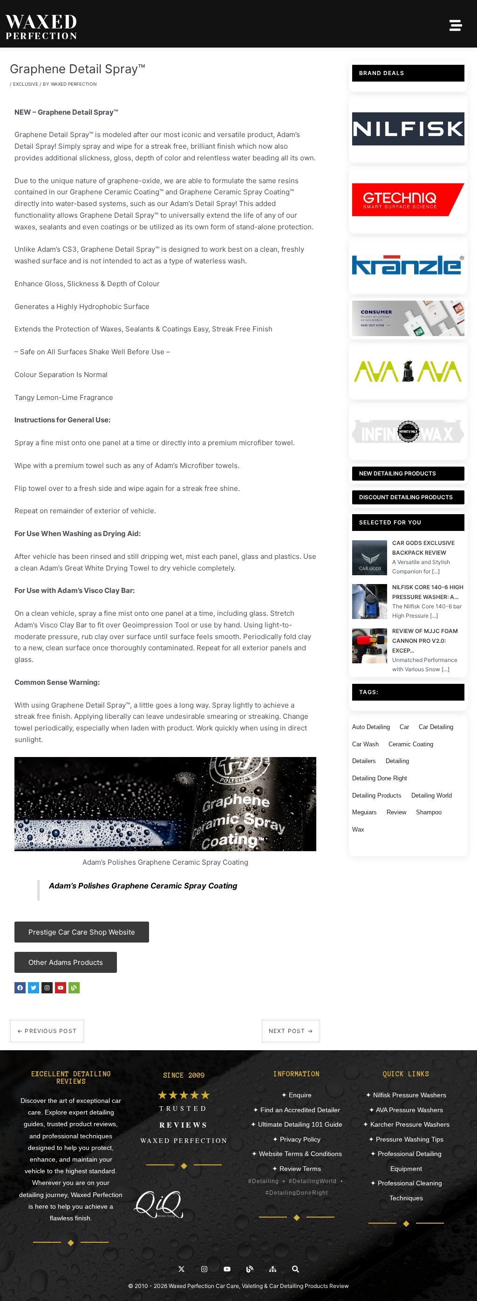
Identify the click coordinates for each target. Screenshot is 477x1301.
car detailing (436, 726)
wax (358, 829)
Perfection (42, 36)
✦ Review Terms (296, 1168)
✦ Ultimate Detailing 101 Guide (296, 1124)
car (404, 726)
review (396, 812)
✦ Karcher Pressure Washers (406, 1124)
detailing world (431, 795)
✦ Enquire (296, 1095)
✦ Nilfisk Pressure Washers (406, 1095)
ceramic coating (410, 744)
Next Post (291, 1030)
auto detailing (371, 726)
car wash (365, 744)
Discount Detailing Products (406, 497)
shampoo (429, 812)
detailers (364, 760)
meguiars (364, 812)
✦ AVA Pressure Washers (406, 1110)
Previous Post (47, 1030)
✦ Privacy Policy (296, 1139)
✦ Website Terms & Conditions (297, 1153)
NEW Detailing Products (397, 473)
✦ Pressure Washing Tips (405, 1139)
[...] (436, 571)
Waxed (42, 22)
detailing (397, 760)
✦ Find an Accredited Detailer (296, 1110)
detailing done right (379, 778)
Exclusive (25, 84)
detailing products (377, 795)
